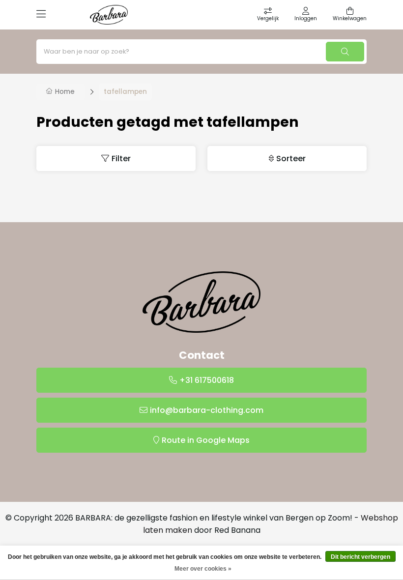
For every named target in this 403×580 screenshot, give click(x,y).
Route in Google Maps (206, 440)
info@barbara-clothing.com (206, 410)
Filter (121, 158)
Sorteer (291, 158)
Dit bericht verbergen (360, 556)
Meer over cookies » (202, 568)
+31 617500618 (206, 380)
